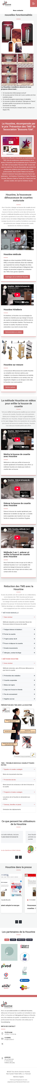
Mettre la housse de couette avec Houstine (17, 455)
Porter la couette (9, 634)
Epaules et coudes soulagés (13, 769)
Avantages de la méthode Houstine (16, 277)
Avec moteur (8, 663)
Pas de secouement (10, 694)
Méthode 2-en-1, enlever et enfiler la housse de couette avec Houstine (17, 554)
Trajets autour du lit (10, 639)
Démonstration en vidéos (13, 332)
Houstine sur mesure (13, 365)
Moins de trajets (9, 685)
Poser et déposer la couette (13, 643)
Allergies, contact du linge (12, 653)
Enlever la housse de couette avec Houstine (17, 504)
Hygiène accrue (9, 699)
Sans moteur (8, 617)
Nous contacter (18, 10)
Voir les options (10, 387)
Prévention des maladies (12, 676)
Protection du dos (10, 780)
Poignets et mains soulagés (13, 792)
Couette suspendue (10, 680)
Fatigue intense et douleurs (13, 629)
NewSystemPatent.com (22, 1082)
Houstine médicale (12, 254)
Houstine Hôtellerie (13, 309)
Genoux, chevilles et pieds (12, 804)
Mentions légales (18, 1077)
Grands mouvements (11, 648)
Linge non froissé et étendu (13, 689)
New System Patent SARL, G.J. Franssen (18, 1074)
